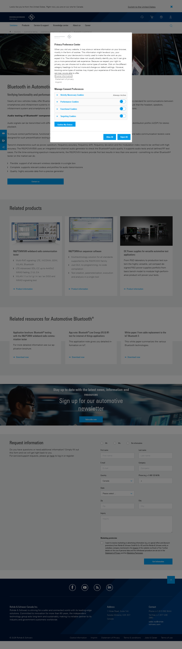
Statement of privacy (64, 79)
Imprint (58, 82)
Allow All (109, 137)
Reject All (124, 137)
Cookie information (63, 76)
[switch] (123, 101)
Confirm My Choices (65, 124)
